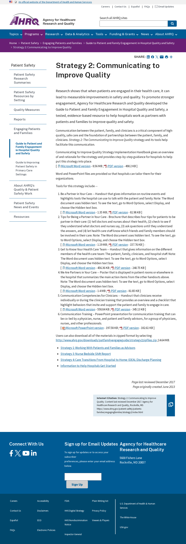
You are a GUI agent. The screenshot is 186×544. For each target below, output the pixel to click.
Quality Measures (27, 110)
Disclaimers (42, 510)
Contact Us (120, 6)
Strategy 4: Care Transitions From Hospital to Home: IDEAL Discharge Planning (110, 360)
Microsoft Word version (75, 166)
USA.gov (124, 527)
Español (135, 6)
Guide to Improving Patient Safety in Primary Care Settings (27, 168)
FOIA (67, 500)
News (145, 34)
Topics (14, 34)
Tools (99, 34)
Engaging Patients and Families (62, 43)
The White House (128, 517)
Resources (21, 217)
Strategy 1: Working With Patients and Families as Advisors (97, 348)
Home (13, 43)
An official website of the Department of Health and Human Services (55, 2)
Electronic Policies (46, 530)
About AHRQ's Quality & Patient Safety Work (26, 189)
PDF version (115, 166)
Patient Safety (30, 43)
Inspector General (73, 534)
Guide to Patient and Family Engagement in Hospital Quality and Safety (130, 43)
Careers (105, 6)
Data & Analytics (77, 34)
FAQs (147, 6)
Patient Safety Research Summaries (24, 78)
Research (52, 34)
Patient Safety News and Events (26, 205)
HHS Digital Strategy (74, 510)
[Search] (172, 23)
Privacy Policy (99, 510)
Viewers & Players (100, 520)
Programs (32, 34)
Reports (20, 119)
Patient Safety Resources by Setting (24, 96)
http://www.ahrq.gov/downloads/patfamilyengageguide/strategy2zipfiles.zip (106, 340)
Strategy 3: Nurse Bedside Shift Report (85, 354)
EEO (39, 520)
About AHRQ (164, 34)
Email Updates (166, 6)
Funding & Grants (122, 34)
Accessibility (43, 500)
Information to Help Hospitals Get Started (88, 366)
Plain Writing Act (100, 500)
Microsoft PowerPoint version (85, 328)
